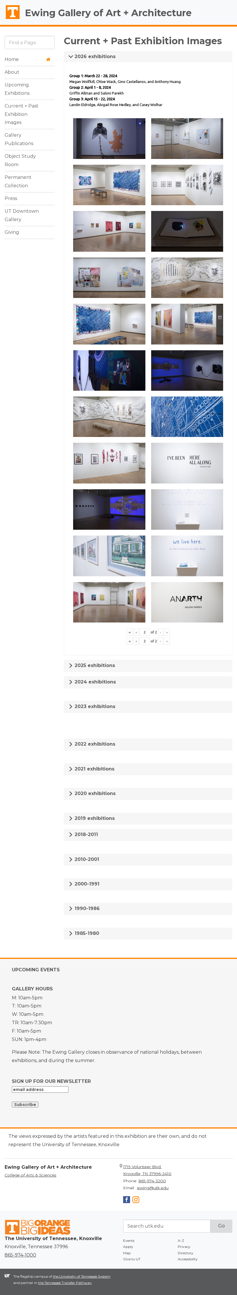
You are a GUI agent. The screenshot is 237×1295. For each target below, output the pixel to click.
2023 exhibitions (94, 706)
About (12, 72)
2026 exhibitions (94, 56)
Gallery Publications (19, 139)
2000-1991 (86, 884)
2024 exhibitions (94, 682)
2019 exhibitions (94, 818)
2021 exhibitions (93, 769)
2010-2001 (86, 859)
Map (127, 1253)
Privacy (184, 1246)
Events (128, 1240)
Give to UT (131, 1259)
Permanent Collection (18, 181)
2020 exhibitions (94, 793)
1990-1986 (86, 908)
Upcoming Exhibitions (17, 89)
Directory (185, 1253)
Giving (12, 232)
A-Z (181, 1240)
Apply (128, 1246)
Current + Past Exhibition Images (21, 114)
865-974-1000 (20, 1255)
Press (11, 198)
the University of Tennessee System (81, 1276)
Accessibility (188, 1259)
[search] (30, 42)
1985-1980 (86, 933)
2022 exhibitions (94, 744)
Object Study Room (20, 160)
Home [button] (12, 59)
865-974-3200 (152, 1181)
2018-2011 (85, 834)
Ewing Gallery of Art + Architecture (108, 12)
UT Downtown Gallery (22, 215)
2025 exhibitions (94, 665)
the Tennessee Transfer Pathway (65, 1283)
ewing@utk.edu (153, 1187)
